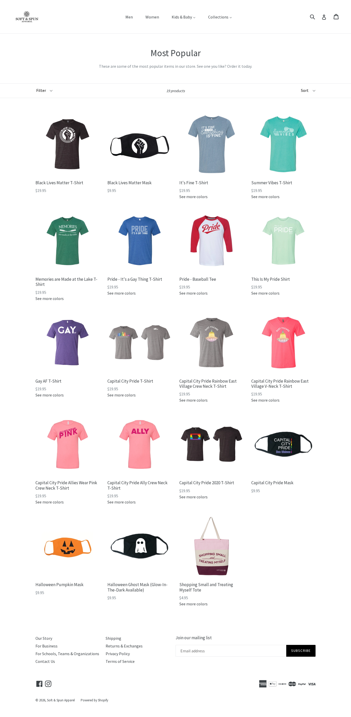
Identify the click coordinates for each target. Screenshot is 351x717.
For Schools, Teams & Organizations (67, 653)
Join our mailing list (194, 637)
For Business (46, 645)
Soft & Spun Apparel (61, 700)
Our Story (43, 638)
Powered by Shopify (94, 700)
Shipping (113, 638)
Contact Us (45, 661)
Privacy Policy (118, 653)
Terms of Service (120, 661)
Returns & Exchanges (124, 645)
